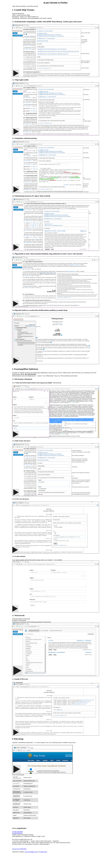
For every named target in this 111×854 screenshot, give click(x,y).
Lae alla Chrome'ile (17, 831)
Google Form (43, 852)
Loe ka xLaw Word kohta (19, 849)
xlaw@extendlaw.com (31, 852)
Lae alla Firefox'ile (17, 833)
